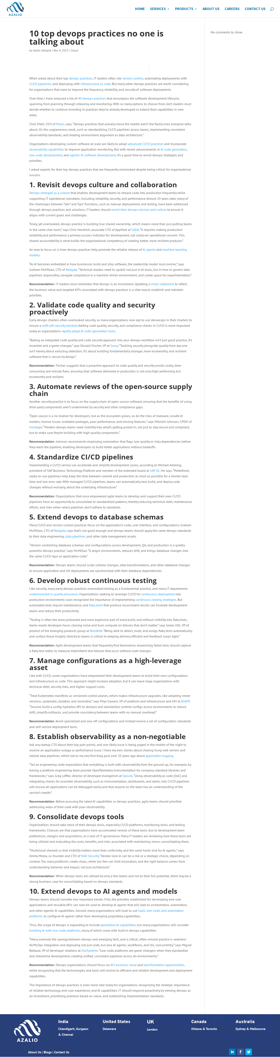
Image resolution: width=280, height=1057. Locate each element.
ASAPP (185, 701)
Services (158, 9)
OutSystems (89, 950)
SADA (135, 230)
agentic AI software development (93, 155)
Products (184, 9)
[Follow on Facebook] (240, 1052)
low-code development (45, 155)
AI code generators (173, 149)
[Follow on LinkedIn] (232, 1052)
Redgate (71, 270)
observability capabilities (46, 149)
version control (132, 78)
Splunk (128, 776)
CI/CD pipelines (40, 84)
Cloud (74, 50)
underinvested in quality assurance (53, 594)
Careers (232, 9)
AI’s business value (123, 965)
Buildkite (96, 631)
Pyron (60, 124)
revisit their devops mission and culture (138, 210)
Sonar (114, 346)
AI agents (149, 249)
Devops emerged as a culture (49, 193)
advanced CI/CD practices (145, 144)
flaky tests (96, 605)
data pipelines (75, 536)
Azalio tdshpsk (42, 50)
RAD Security (90, 856)
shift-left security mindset (59, 325)
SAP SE (155, 470)
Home (140, 9)
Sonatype (35, 427)
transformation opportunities (164, 965)
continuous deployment (158, 594)
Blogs (48, 1052)
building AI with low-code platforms (54, 930)
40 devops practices (92, 98)
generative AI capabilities (118, 925)
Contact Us (255, 9)
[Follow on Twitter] (248, 1052)
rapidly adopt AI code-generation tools (88, 331)
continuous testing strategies (156, 600)
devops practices (80, 78)
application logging (159, 756)
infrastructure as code (96, 84)
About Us (211, 9)
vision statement (162, 284)
